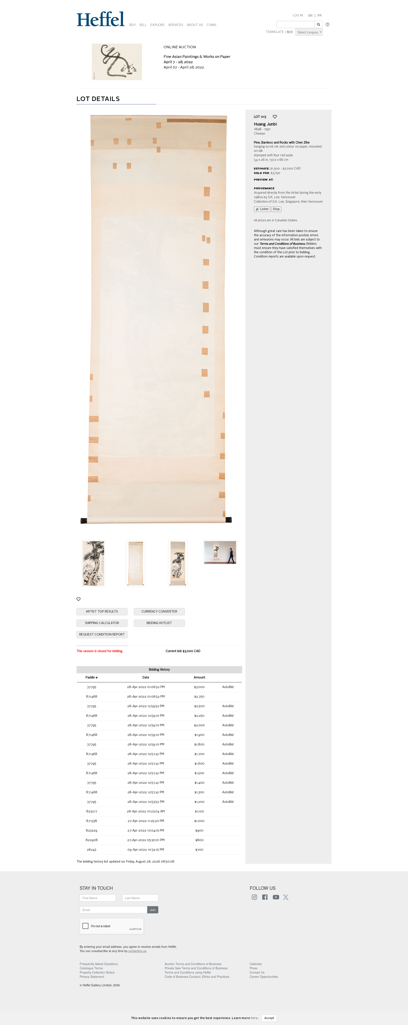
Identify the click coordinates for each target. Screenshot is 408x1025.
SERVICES (175, 25)
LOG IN (298, 15)
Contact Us (257, 972)
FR (319, 15)
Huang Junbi (265, 124)
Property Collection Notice (97, 972)
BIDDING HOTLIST (159, 623)
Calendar (256, 964)
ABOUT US (195, 25)
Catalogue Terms (91, 968)
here (254, 1018)
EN (310, 15)
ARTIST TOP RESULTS (102, 611)
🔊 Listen (262, 209)
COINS (211, 25)
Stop (276, 209)
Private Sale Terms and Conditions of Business (196, 968)
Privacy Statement (92, 976)
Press (253, 968)
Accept (269, 1018)
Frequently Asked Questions (99, 964)
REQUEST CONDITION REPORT (102, 634)
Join (153, 910)
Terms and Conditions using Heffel (188, 972)
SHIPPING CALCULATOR (102, 623)
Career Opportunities (264, 976)
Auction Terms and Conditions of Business (193, 964)
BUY (133, 25)
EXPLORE (157, 25)
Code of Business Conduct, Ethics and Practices (197, 976)
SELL (143, 25)
